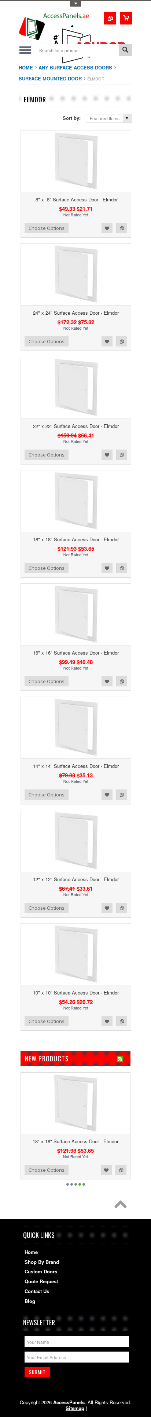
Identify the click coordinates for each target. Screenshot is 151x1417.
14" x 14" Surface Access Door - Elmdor (76, 765)
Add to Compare (121, 228)
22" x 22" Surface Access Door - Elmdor (76, 426)
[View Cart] (126, 18)
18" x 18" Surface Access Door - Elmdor (76, 539)
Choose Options (47, 228)
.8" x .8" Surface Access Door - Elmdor (76, 199)
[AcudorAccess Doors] (95, 63)
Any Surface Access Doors (75, 67)
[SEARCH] (125, 50)
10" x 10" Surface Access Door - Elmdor (76, 992)
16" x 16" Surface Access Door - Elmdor (76, 652)
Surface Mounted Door (50, 78)
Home (26, 67)
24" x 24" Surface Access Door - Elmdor (76, 312)
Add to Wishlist (107, 228)
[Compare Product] (110, 18)
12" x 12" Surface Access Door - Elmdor (76, 879)
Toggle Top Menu (75, 4)
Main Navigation (25, 50)
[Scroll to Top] (122, 1206)
